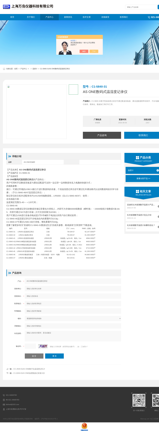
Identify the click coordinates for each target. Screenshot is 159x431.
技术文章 (87, 17)
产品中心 (49, 17)
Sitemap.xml (144, 419)
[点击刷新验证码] (42, 346)
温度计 (34, 69)
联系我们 (124, 17)
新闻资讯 (68, 17)
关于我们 (31, 17)
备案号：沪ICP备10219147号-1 (46, 419)
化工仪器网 (154, 419)
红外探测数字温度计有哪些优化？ (141, 225)
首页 (12, 17)
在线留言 (105, 17)
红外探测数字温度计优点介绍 (139, 215)
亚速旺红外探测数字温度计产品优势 (142, 205)
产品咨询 (102, 135)
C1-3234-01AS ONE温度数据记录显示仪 (29, 373)
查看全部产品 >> (143, 178)
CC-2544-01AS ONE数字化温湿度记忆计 (29, 369)
